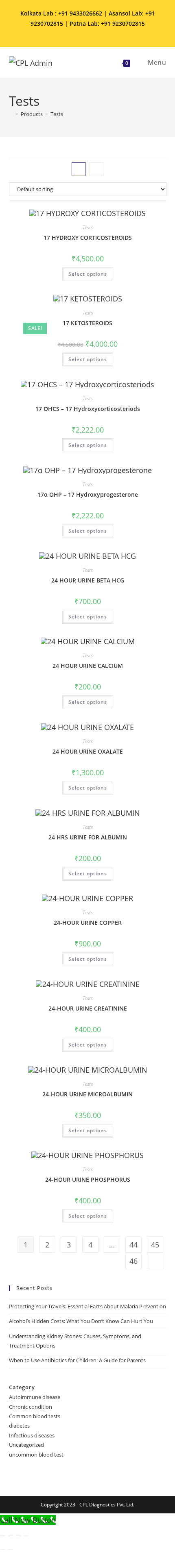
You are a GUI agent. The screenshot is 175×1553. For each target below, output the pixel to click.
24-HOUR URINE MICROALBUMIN (87, 1094)
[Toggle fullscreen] (10, 1536)
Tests (56, 114)
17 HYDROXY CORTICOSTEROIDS (88, 237)
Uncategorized (26, 1444)
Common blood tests (34, 1416)
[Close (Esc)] (26, 1536)
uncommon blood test (36, 1454)
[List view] (96, 169)
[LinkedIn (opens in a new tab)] (94, 33)
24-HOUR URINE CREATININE (87, 1008)
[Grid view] (78, 169)
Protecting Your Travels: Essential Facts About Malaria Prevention (87, 1306)
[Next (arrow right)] (10, 1549)
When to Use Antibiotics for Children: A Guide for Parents (77, 1360)
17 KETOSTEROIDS (87, 323)
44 (133, 1245)
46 (133, 1261)
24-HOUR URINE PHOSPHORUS (87, 1179)
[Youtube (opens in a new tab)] (104, 33)
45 (155, 1245)
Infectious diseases (32, 1435)
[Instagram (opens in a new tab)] (83, 33)
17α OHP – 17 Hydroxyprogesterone (87, 494)
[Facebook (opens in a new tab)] (71, 33)
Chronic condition (30, 1406)
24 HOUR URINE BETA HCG (87, 580)
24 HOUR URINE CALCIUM (87, 665)
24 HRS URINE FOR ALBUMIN (87, 837)
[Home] (11, 114)
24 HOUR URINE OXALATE (87, 751)
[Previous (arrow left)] (3, 1549)
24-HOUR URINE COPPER (88, 922)
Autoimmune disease (34, 1397)
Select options (87, 273)
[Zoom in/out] (3, 1536)
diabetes (19, 1425)
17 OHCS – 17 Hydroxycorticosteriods (87, 409)
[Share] (18, 1536)
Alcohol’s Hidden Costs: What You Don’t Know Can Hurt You (81, 1321)
